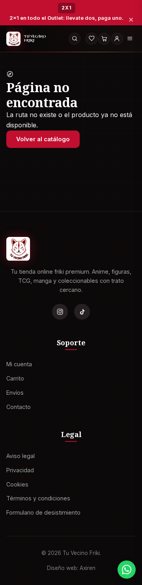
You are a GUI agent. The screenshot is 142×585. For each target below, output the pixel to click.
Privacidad (20, 469)
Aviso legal (20, 455)
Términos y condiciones (38, 498)
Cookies (17, 484)
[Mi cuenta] (117, 39)
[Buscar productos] (74, 39)
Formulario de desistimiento (43, 512)
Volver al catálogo (43, 139)
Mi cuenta (19, 364)
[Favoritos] (91, 39)
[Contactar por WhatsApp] (127, 569)
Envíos (15, 392)
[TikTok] (82, 312)
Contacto (18, 406)
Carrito (15, 378)
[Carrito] (104, 39)
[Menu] (130, 39)
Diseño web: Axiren (71, 568)
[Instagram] (60, 312)
